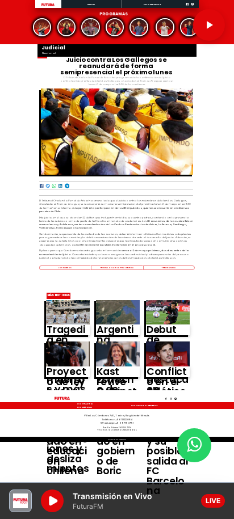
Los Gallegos (65, 268)
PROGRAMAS (152, 4)
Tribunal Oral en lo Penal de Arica (117, 268)
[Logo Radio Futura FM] (48, 6)
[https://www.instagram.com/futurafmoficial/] (192, 7)
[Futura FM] (42, 27)
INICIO (91, 4)
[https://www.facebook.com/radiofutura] (187, 7)
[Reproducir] (209, 25)
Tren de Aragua (169, 268)
